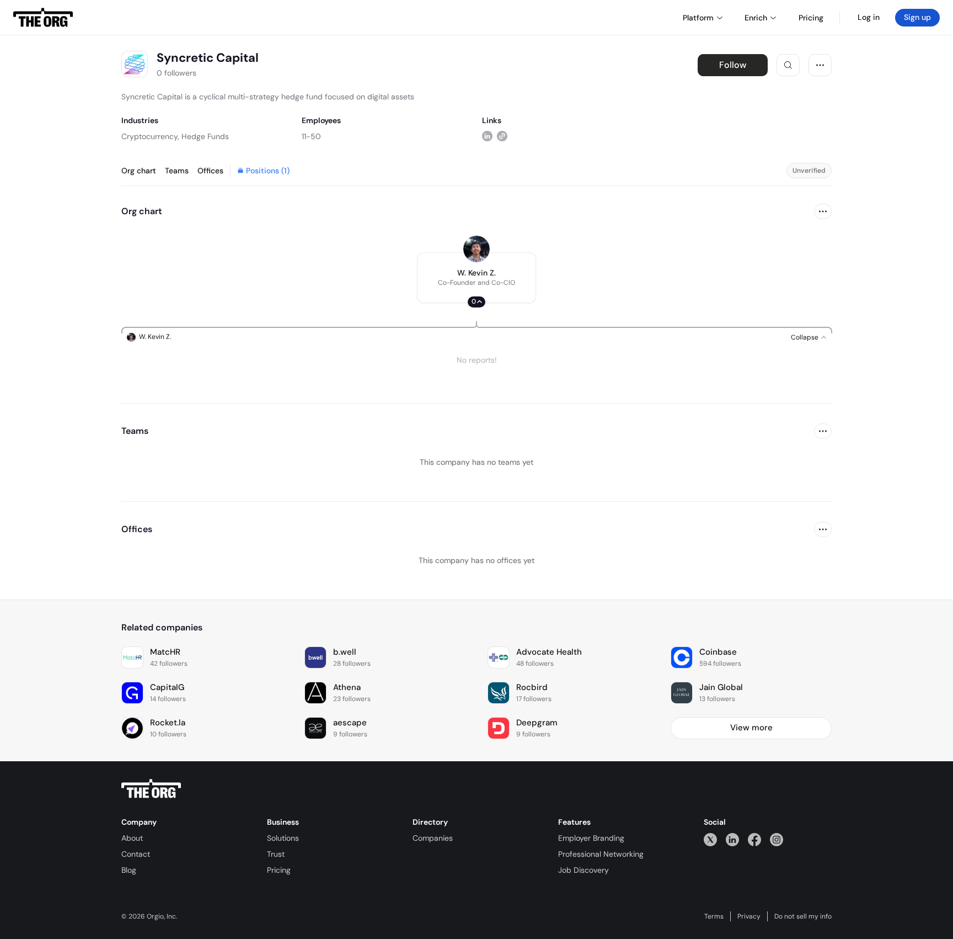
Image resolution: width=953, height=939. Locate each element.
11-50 (311, 136)
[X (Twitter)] (710, 839)
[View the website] (502, 136)
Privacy (749, 916)
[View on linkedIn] (487, 136)
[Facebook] (754, 839)
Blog (128, 870)
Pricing (279, 870)
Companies (433, 838)
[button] (476, 277)
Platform (698, 18)
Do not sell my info (803, 916)
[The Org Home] (43, 18)
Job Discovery (583, 870)
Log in (869, 17)
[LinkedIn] (732, 839)
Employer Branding (591, 838)
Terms (714, 916)
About (132, 838)
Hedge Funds (205, 136)
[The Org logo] (151, 789)
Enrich (756, 18)
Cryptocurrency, (150, 136)
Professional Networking (601, 854)
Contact (135, 854)
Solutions (283, 838)
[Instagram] (776, 839)
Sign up (917, 17)
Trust (276, 854)
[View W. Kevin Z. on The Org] (476, 249)
